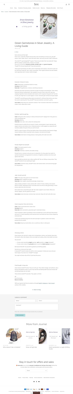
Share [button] (17, 51)
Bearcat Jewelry (14, 391)
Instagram (44, 283)
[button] (4, 4)
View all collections (38, 377)
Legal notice (62, 391)
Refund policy (28, 391)
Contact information (55, 391)
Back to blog (37, 289)
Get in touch (52, 283)
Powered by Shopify (21, 391)
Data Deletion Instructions (49, 377)
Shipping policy (47, 391)
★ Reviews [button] (36, 392)
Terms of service (41, 391)
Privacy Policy (25, 377)
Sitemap (31, 377)
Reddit (40, 283)
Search (19, 377)
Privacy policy (34, 391)
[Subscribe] (46, 370)
